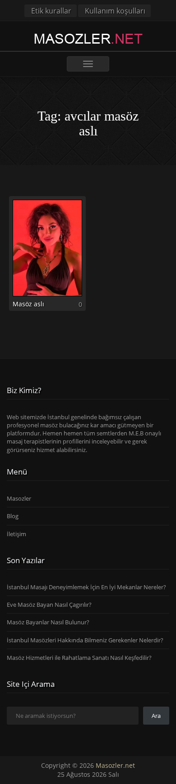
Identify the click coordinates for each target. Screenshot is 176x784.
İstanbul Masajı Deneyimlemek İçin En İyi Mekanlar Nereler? (86, 587)
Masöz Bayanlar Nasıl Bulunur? (48, 622)
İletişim (16, 534)
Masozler (19, 498)
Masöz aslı (28, 304)
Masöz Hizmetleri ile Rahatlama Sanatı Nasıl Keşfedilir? (79, 658)
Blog (13, 516)
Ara (156, 716)
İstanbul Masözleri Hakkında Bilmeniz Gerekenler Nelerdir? (85, 640)
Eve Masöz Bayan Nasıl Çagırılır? (49, 604)
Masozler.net (115, 765)
